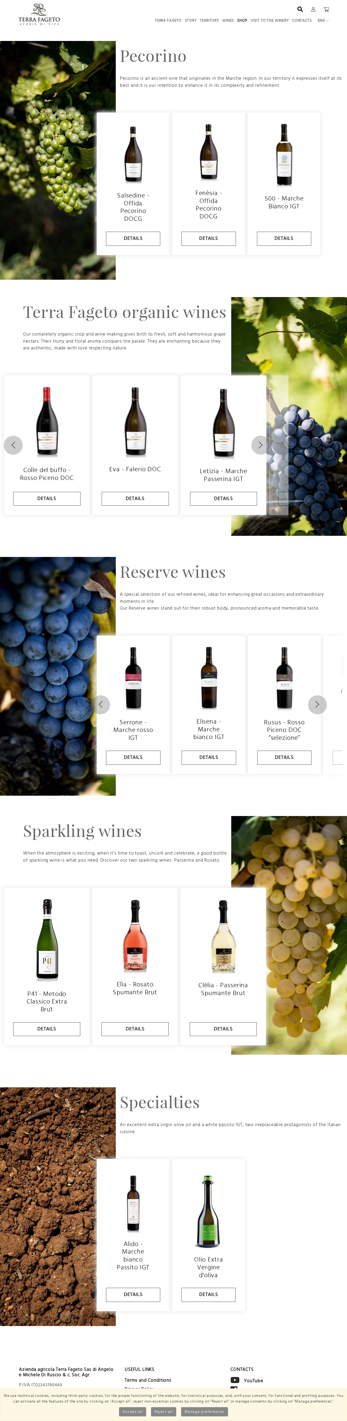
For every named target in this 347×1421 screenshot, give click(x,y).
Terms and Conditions (148, 1380)
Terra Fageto (168, 21)
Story (191, 21)
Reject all (164, 1412)
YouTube (253, 1380)
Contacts (302, 21)
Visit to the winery (270, 21)
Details (133, 238)
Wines (228, 21)
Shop (242, 21)
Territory (209, 21)
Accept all (133, 1412)
